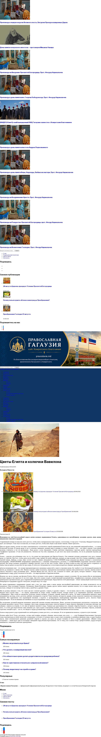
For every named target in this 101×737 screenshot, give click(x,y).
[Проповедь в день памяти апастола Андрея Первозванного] (15, 144)
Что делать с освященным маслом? (17, 650)
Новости (6, 374)
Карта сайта (7, 256)
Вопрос (5, 377)
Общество (6, 388)
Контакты (6, 258)
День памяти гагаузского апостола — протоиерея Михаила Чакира (27, 47)
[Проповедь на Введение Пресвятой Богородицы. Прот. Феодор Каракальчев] (15, 69)
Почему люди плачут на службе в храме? (19, 669)
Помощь (6, 379)
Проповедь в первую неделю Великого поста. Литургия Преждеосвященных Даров (34, 22)
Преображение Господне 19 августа (17, 314)
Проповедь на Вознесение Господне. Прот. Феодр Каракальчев (26, 247)
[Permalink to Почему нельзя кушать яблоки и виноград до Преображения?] (18, 511)
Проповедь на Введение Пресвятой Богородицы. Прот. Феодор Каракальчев (31, 72)
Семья (5, 387)
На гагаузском (8, 375)
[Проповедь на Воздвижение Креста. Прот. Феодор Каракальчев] (15, 194)
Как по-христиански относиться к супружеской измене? (25, 663)
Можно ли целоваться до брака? (16, 643)
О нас (5, 253)
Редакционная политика (11, 255)
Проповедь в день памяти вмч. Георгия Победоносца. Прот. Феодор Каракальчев (33, 97)
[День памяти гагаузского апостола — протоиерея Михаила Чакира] (15, 44)
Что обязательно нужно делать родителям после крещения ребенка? (31, 656)
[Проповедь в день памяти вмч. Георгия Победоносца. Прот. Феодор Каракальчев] (15, 94)
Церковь (6, 385)
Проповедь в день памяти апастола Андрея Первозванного (24, 147)
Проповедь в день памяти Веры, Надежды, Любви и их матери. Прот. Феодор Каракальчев (36, 172)
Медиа (5, 380)
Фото (8, 382)
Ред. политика (7, 695)
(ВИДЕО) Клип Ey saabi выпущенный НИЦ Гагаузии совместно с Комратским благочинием (36, 122)
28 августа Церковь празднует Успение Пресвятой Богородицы (27, 286)
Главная (6, 372)
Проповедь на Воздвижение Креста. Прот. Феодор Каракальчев (26, 197)
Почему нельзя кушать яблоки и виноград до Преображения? (26, 300)
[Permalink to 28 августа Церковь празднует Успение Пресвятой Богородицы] (18, 491)
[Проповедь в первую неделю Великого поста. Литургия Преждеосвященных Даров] (15, 19)
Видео (8, 383)
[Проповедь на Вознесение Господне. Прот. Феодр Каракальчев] (15, 244)
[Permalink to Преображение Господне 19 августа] (18, 531)
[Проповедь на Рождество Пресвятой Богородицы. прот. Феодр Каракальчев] (15, 219)
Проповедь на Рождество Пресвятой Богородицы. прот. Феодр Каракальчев (31, 222)
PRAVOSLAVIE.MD (15, 736)
